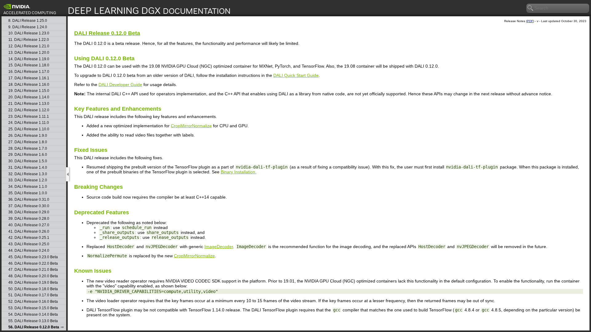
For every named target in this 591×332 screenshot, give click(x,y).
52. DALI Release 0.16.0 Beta (33, 302)
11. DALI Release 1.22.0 (28, 40)
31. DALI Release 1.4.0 (27, 168)
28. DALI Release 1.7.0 (27, 149)
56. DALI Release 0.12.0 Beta (33, 327)
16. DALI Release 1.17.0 (28, 72)
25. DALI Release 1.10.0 (28, 129)
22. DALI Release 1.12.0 (28, 110)
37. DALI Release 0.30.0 (28, 206)
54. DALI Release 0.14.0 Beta (33, 315)
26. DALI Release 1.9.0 (27, 136)
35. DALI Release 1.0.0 (27, 193)
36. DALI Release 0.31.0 (28, 200)
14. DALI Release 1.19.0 (28, 59)
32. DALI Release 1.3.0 (27, 174)
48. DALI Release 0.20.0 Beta (33, 276)
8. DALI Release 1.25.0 (27, 21)
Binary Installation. (238, 171)
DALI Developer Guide (120, 84)
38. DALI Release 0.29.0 (28, 212)
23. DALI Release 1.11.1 (28, 117)
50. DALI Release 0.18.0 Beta (33, 289)
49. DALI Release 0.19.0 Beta (33, 283)
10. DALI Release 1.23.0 (28, 33)
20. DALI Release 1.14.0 (28, 97)
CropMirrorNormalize (191, 125)
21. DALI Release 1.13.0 (28, 104)
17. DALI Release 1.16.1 (28, 78)
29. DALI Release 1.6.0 (27, 155)
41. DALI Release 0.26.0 (28, 232)
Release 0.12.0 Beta (107, 33)
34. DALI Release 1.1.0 (27, 187)
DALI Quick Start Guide (296, 75)
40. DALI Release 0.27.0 (28, 225)
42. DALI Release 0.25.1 (28, 238)
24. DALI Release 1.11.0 (28, 123)
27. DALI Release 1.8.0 (27, 142)
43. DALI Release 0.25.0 (28, 244)
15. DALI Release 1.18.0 (28, 65)
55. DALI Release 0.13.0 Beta (33, 321)
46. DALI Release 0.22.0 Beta (33, 264)
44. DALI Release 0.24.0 (28, 251)
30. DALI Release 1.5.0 (27, 161)
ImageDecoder (218, 246)
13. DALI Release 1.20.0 (28, 53)
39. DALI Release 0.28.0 (28, 219)
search (531, 8)
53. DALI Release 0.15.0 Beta (33, 308)
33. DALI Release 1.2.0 (27, 180)
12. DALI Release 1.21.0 (28, 46)
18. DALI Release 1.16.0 (28, 85)
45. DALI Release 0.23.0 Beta (33, 257)
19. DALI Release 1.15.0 (28, 91)
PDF (530, 21)
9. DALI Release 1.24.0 (27, 27)
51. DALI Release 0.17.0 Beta (33, 295)
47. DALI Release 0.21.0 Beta (33, 270)
